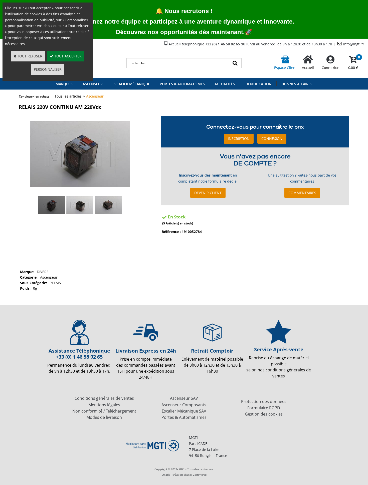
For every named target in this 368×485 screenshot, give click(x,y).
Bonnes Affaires (297, 84)
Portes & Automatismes (182, 84)
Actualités (225, 84)
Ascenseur (95, 96)
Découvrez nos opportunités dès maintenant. (180, 32)
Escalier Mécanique (131, 84)
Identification (258, 84)
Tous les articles (68, 96)
